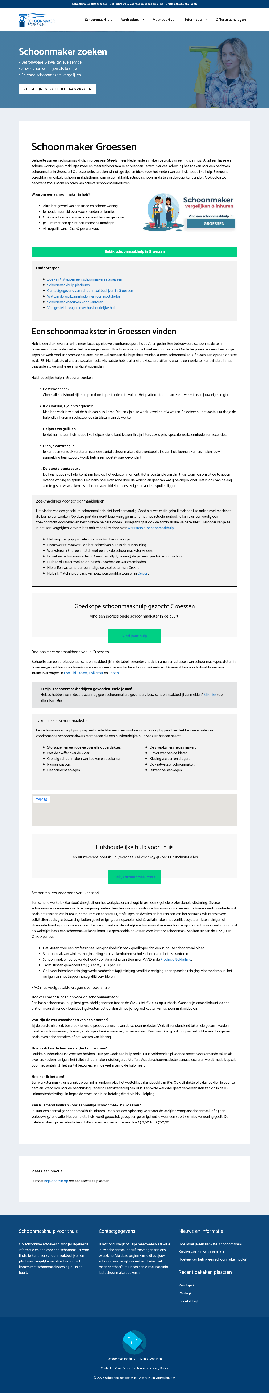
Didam (82, 673)
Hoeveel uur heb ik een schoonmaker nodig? (213, 1259)
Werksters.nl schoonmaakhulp (150, 528)
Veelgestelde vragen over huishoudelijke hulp (82, 308)
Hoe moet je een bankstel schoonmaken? (210, 1244)
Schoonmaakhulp (98, 20)
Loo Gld (70, 673)
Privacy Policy (159, 1368)
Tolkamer (95, 673)
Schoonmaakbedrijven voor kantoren (75, 302)
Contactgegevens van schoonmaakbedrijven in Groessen (90, 291)
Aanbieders (130, 20)
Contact (106, 1368)
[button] (134, 252)
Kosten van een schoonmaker (201, 1252)
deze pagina (130, 1256)
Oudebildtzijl (188, 1301)
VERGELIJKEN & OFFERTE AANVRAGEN (57, 89)
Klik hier (210, 695)
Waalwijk (185, 1293)
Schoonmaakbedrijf (120, 1359)
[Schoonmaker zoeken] (37, 20)
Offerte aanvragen (231, 20)
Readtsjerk (187, 1285)
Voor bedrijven (165, 20)
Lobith (114, 673)
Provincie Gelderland (176, 959)
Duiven (143, 573)
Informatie (193, 20)
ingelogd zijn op (56, 1181)
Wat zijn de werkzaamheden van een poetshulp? (83, 296)
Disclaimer (138, 1368)
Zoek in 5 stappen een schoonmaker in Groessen (84, 279)
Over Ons (121, 1368)
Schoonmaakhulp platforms (68, 285)
